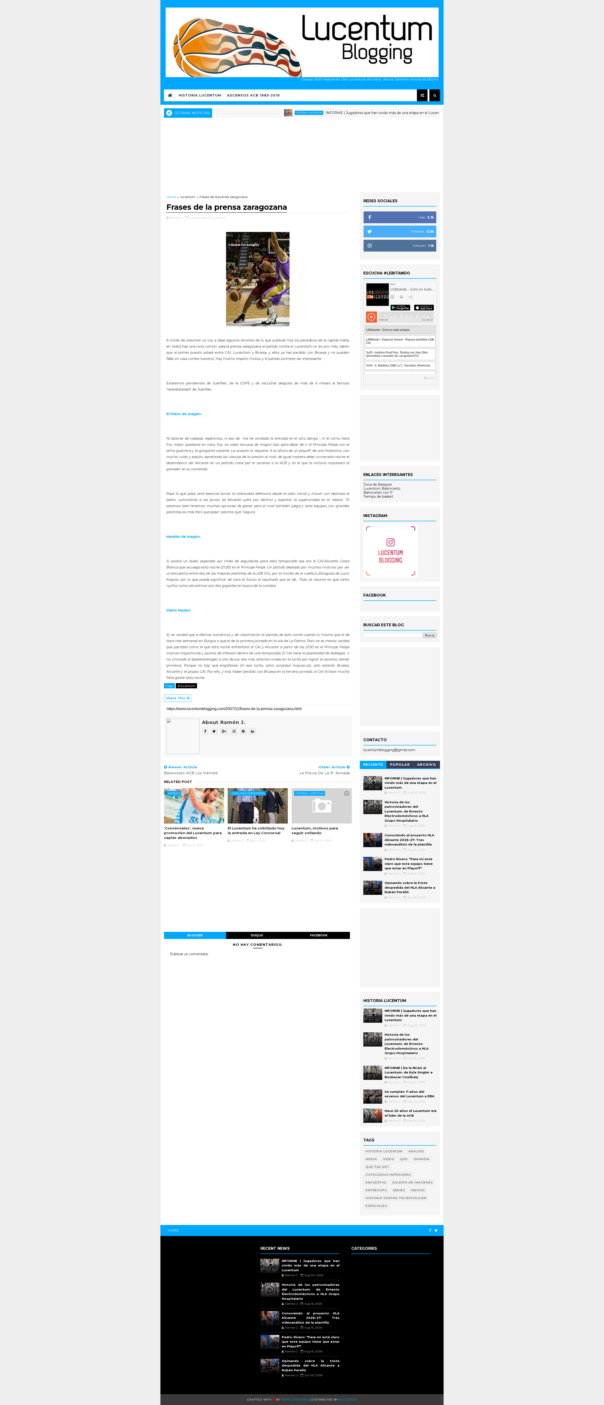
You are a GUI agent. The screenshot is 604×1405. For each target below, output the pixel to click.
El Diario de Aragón (183, 414)
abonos (173, 793)
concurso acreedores (248, 793)
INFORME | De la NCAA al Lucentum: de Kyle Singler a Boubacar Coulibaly (408, 1072)
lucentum (187, 197)
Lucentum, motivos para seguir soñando (315, 830)
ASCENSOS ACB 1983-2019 (253, 95)
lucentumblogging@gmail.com (389, 750)
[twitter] (436, 1230)
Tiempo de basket (378, 496)
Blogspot (348, 1399)
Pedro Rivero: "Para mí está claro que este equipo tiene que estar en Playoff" (409, 863)
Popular (400, 764)
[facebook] (430, 1230)
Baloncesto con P (378, 492)
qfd (404, 1159)
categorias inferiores (388, 1174)
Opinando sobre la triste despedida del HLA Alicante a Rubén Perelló (410, 887)
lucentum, (219, 217)
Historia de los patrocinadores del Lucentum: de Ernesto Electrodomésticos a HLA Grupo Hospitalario (406, 811)
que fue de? (377, 1167)
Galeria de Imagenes (412, 1182)
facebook (318, 935)
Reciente (373, 764)
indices (418, 1190)
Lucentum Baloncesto (381, 488)
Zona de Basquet (377, 484)
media (371, 1159)
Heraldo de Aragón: (183, 536)
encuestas (376, 1182)
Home (171, 197)
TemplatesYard (295, 1399)
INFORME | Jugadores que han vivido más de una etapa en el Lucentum (347, 113)
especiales (376, 1205)
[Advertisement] (302, 154)
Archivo (426, 764)
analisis (416, 1151)
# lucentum (186, 686)
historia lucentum (270, 112)
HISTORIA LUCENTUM (200, 95)
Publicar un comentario (189, 954)
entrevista (376, 1190)
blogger (195, 935)
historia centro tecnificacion (396, 1198)
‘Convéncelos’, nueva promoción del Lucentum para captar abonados (193, 833)
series (399, 1190)
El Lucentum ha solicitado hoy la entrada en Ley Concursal (256, 830)
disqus (257, 935)
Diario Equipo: (178, 610)
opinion (421, 1159)
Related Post (178, 782)
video (388, 1159)
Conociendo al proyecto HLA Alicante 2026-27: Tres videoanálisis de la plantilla (409, 839)
